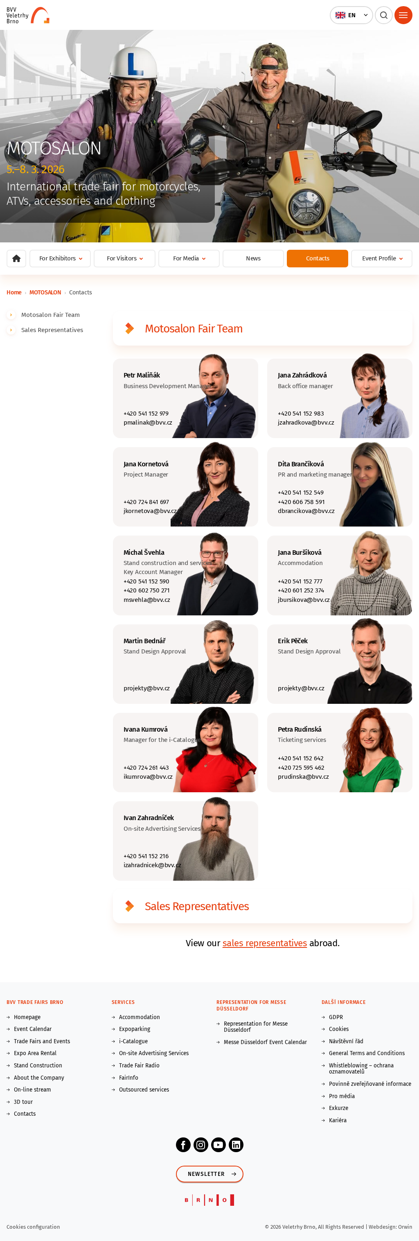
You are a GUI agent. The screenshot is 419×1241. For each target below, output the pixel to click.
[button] (351, 15)
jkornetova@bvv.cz (150, 511)
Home (14, 292)
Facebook (183, 1144)
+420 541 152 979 (146, 413)
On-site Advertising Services (154, 1053)
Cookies (339, 1029)
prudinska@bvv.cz (303, 776)
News (253, 258)
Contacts (317, 258)
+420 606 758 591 (301, 502)
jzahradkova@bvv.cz (306, 422)
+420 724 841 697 (146, 502)
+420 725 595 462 (301, 767)
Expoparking (134, 1029)
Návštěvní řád (346, 1041)
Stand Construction (38, 1065)
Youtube (218, 1144)
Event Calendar (33, 1029)
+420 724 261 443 (146, 767)
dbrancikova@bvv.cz (306, 511)
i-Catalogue (133, 1041)
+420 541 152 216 (146, 856)
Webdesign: (383, 1227)
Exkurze (338, 1108)
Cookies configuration (33, 1227)
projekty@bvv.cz (147, 688)
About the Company (39, 1078)
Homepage (27, 1017)
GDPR (336, 1017)
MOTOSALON (45, 292)
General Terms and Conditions (367, 1053)
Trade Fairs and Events (42, 1041)
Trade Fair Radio (139, 1065)
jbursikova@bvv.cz (304, 600)
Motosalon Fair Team (50, 315)
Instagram (201, 1144)
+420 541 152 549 (300, 492)
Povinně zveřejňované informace (370, 1084)
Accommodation (139, 1017)
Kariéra (338, 1120)
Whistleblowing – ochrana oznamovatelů (361, 1068)
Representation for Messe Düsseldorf (256, 1027)
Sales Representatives (52, 330)
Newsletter (206, 1174)
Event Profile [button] (379, 258)
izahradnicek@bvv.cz (152, 865)
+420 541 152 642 (300, 758)
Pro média (342, 1096)
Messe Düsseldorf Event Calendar (265, 1042)
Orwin (405, 1227)
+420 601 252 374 (301, 590)
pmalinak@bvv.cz (148, 422)
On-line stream (32, 1090)
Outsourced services (144, 1090)
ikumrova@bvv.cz (148, 776)
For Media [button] (186, 258)
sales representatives (265, 943)
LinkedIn (236, 1144)
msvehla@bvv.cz (147, 600)
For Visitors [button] (121, 258)
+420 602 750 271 (147, 590)
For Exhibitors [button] (57, 258)
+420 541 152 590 (146, 581)
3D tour (23, 1102)
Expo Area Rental (35, 1053)
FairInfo (128, 1078)
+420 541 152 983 (301, 413)
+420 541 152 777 (300, 581)
